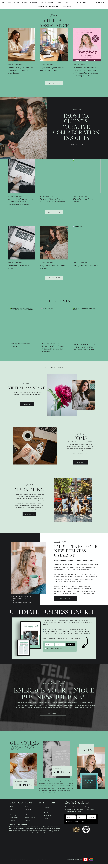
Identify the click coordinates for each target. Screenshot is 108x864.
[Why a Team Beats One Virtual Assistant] (54, 242)
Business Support (79, 64)
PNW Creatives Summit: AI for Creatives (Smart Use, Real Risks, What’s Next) (84, 347)
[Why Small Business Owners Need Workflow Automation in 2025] (54, 176)
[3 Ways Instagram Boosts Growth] (87, 176)
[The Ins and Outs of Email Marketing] (21, 242)
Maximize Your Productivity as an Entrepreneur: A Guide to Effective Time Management (20, 201)
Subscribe (70, 644)
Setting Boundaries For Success (85, 266)
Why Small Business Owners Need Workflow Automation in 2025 (52, 201)
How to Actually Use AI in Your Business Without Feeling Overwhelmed (20, 70)
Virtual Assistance (15, 64)
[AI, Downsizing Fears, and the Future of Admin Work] (54, 44)
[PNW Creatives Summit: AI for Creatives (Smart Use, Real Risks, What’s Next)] (85, 324)
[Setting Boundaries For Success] (87, 242)
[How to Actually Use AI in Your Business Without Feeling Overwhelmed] (21, 44)
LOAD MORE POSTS (54, 83)
